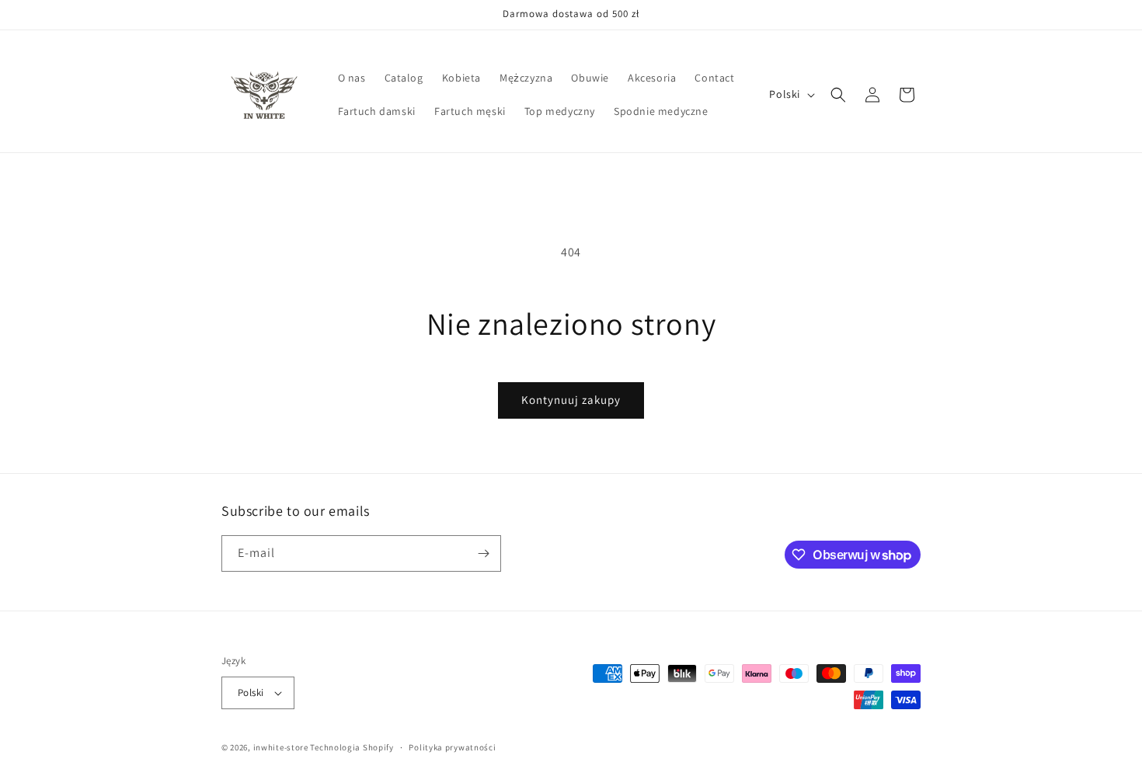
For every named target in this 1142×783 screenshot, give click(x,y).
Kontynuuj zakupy (571, 399)
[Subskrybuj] (483, 553)
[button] (838, 95)
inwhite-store (280, 747)
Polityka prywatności (452, 747)
